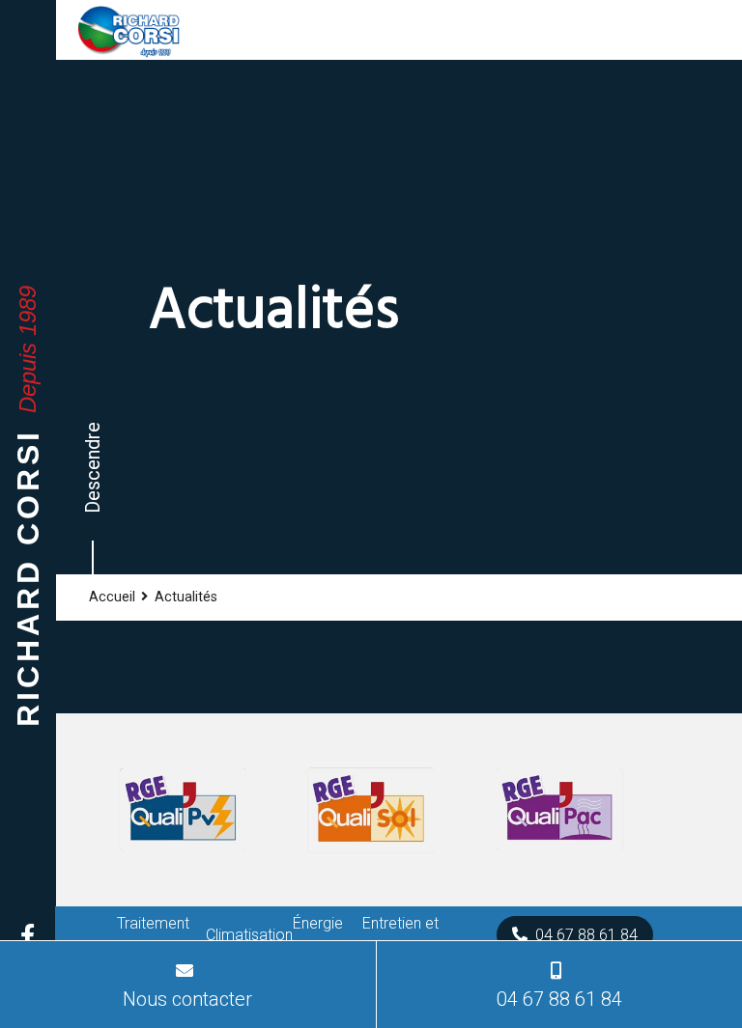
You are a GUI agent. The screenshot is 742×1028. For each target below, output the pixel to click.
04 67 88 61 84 (586, 935)
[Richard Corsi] (128, 30)
